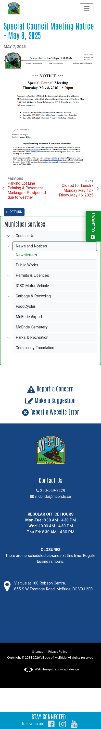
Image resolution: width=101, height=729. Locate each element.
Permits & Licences (32, 275)
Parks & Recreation (32, 337)
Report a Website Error (54, 411)
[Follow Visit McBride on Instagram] (62, 724)
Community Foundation (35, 348)
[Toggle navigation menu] (86, 8)
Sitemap (38, 651)
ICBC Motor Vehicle (32, 286)
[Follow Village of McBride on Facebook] (51, 724)
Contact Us (25, 236)
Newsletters (26, 255)
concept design (68, 669)
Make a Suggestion (54, 400)
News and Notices (31, 246)
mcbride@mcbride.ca (52, 497)
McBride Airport (29, 317)
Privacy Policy (57, 651)
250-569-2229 (52, 491)
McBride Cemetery (32, 327)
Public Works (27, 265)
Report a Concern (54, 388)
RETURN (15, 212)
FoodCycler (25, 306)
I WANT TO (93, 223)
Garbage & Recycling (33, 296)
